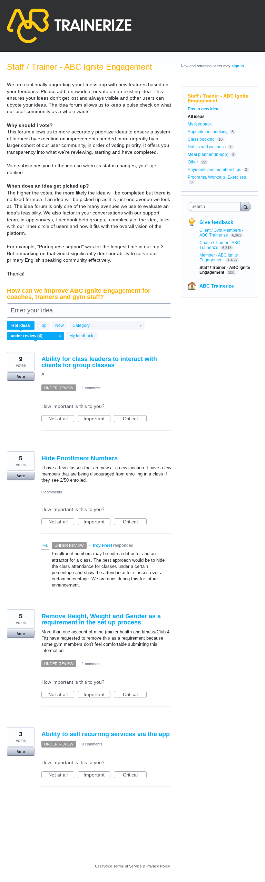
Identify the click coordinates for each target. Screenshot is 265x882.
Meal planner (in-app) (208, 154)
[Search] (245, 206)
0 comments (51, 492)
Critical (135, 419)
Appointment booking (208, 131)
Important (97, 419)
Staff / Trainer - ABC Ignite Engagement (224, 270)
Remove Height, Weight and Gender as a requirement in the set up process (101, 619)
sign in (238, 66)
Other (193, 162)
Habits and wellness (207, 146)
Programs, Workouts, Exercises (217, 177)
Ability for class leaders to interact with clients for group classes (99, 362)
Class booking (201, 139)
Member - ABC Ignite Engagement (218, 257)
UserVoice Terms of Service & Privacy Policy (132, 866)
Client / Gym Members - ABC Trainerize (221, 233)
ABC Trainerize (216, 286)
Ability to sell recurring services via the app (105, 734)
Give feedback (216, 222)
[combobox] (215, 206)
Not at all (61, 419)
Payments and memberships (214, 169)
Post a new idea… (205, 109)
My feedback (81, 335)
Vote (21, 376)
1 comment (91, 388)
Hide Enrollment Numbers (79, 458)
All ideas (196, 116)
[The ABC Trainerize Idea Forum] (69, 26)
